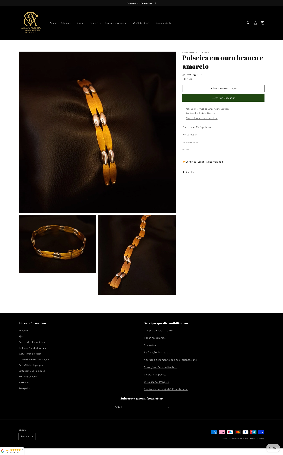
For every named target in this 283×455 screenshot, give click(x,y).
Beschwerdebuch (28, 376)
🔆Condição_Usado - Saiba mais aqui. (203, 161)
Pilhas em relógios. (155, 338)
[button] (67, 22)
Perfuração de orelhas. (157, 352)
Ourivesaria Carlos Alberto (238, 438)
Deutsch (25, 436)
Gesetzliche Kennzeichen (32, 342)
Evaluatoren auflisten (30, 353)
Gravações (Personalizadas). (160, 367)
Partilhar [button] (190, 172)
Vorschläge (24, 382)
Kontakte (23, 330)
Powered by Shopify (256, 438)
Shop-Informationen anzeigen (201, 117)
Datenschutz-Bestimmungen (34, 359)
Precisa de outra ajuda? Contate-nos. (166, 389)
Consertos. (150, 345)
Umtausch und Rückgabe (32, 370)
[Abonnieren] (167, 407)
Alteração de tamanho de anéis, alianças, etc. (170, 360)
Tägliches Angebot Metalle (33, 347)
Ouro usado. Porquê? (156, 382)
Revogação (24, 388)
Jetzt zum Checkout (223, 97)
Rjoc (21, 336)
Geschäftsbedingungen (31, 365)
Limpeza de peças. (155, 374)
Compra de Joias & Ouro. (158, 330)
